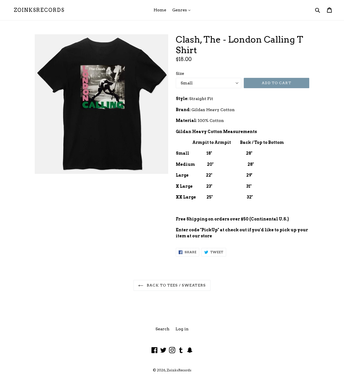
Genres (182, 9)
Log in (182, 329)
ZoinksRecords (39, 10)
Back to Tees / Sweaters (176, 285)
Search (162, 329)
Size (180, 73)
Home (160, 10)
